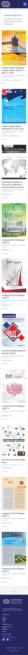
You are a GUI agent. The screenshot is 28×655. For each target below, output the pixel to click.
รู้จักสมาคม (4, 618)
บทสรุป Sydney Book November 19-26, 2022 (13, 127)
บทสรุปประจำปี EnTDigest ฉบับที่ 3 (13, 515)
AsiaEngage (5, 629)
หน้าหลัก (4, 617)
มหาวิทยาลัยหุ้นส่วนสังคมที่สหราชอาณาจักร (13, 352)
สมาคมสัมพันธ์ (21, 245)
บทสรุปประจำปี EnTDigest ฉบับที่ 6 (13, 241)
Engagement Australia (7, 626)
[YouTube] (8, 640)
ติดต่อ (4, 622)
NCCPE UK (5, 628)
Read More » (5, 83)
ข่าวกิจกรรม (5, 619)
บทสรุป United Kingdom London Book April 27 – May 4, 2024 (13, 70)
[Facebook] (4, 640)
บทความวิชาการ (13, 75)
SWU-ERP (16, 650)
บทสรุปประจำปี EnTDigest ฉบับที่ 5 (13, 296)
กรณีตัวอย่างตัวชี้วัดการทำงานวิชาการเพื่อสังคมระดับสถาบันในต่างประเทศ (13, 185)
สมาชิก (4, 621)
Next (14, 591)
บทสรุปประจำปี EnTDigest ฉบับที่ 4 (13, 407)
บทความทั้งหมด (5, 75)
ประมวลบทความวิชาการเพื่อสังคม (13, 461)
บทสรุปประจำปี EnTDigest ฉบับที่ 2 (13, 570)
